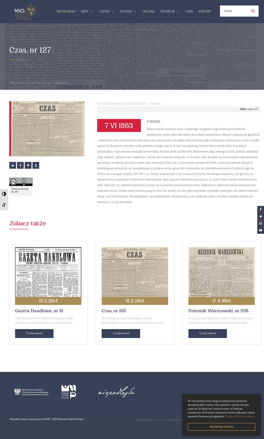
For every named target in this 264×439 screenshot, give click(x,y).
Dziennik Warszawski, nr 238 (218, 311)
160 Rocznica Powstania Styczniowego (30, 83)
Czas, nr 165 (114, 311)
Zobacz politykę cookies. (239, 416)
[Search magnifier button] (253, 11)
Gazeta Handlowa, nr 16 (39, 311)
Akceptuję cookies (221, 426)
